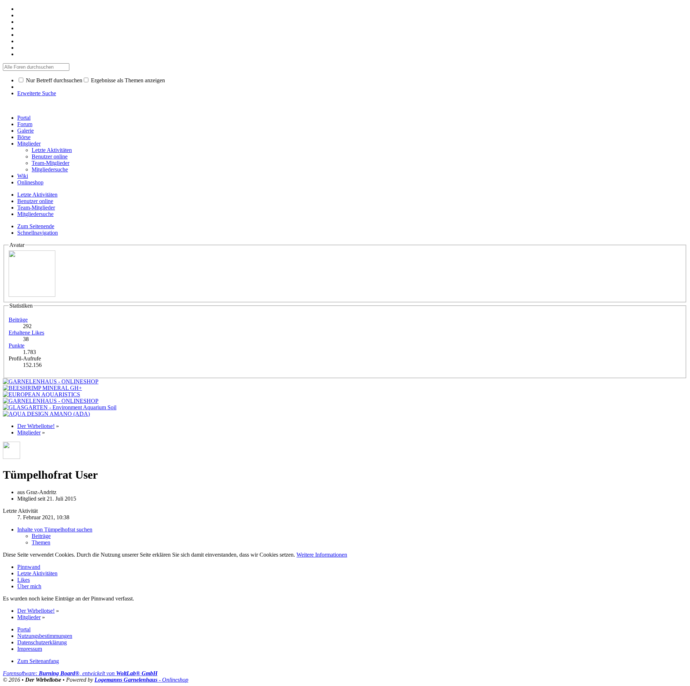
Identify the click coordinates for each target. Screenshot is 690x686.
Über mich (29, 586)
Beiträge (18, 320)
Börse (24, 137)
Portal (24, 118)
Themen (41, 542)
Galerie (25, 131)
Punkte (16, 345)
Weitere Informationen (321, 555)
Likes (23, 580)
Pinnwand (28, 567)
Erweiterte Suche (36, 93)
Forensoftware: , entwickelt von (80, 673)
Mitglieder (29, 144)
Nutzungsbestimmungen (44, 636)
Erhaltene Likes (26, 333)
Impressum (29, 649)
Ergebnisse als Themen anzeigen (127, 80)
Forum (24, 124)
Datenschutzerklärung (42, 642)
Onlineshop (30, 182)
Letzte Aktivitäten (37, 573)
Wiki (22, 176)
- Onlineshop (141, 680)
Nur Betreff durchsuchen (53, 80)
